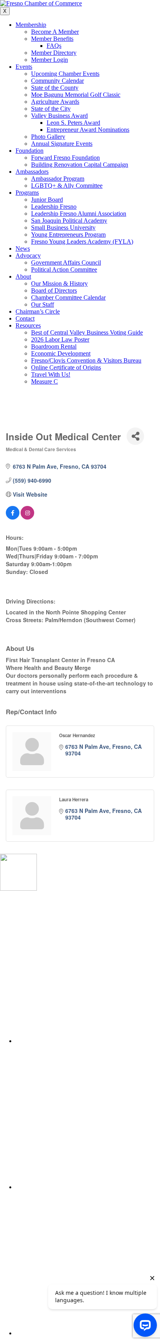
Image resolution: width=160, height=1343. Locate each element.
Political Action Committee (64, 269)
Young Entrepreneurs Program (68, 234)
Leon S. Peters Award (73, 122)
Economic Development (60, 353)
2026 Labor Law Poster (60, 339)
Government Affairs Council (66, 262)
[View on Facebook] (12, 517)
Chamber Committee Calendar (68, 297)
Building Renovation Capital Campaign (79, 164)
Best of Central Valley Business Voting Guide (87, 332)
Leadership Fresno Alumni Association (78, 213)
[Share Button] (135, 436)
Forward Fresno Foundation (65, 157)
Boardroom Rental (54, 346)
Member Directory (54, 52)
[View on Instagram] (27, 517)
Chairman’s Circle (38, 311)
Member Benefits (52, 38)
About (23, 276)
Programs (27, 192)
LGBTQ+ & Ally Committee (67, 185)
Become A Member (55, 31)
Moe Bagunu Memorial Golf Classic (75, 94)
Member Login (49, 59)
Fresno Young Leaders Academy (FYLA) (82, 241)
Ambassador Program (57, 178)
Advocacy (28, 255)
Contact (25, 318)
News (23, 248)
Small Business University (63, 227)
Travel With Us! (50, 374)
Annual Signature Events (61, 143)
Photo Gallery (48, 136)
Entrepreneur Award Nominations (88, 129)
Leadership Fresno (54, 206)
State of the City (51, 108)
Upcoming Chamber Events (65, 73)
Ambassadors (32, 171)
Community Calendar (57, 80)
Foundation (29, 150)
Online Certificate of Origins (66, 367)
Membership (31, 24)
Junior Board (47, 199)
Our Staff (42, 304)
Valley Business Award (59, 115)
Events (24, 66)
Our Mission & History (59, 283)
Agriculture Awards (55, 101)
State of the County (54, 87)
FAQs (54, 45)
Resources (28, 325)
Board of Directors (54, 290)
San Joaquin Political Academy (69, 220)
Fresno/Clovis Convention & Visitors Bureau (86, 360)
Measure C (44, 381)
